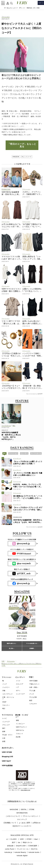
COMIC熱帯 (32, 846)
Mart (36, 839)
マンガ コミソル (23, 849)
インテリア (6, 722)
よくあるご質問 (24, 822)
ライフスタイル (7, 715)
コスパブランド (7, 694)
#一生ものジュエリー (11, 8)
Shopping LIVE (7, 756)
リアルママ (33, 704)
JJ (7, 839)
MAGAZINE (14, 809)
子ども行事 (33, 697)
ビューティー (20, 677)
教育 (30, 700)
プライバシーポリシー (30, 816)
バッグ (4, 684)
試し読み (11, 648)
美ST (13, 842)
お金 (3, 738)
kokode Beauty (20, 852)
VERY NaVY (6, 761)
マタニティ (6, 705)
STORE (31, 809)
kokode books (34, 852)
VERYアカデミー (21, 727)
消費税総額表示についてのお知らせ (22, 801)
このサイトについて (13, 816)
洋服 (3, 690)
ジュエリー (6, 687)
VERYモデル (20, 730)
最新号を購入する (11, 643)
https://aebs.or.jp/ (25, 790)
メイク (18, 681)
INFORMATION (22, 813)
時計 (3, 708)
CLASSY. (13, 839)
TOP (3, 661)
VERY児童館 (33, 681)
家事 (3, 731)
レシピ (4, 718)
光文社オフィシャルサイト (22, 826)
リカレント (19, 733)
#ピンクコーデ (26, 157)
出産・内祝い (33, 687)
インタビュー (20, 723)
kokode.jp (8, 852)
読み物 (18, 737)
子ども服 (32, 690)
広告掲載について (10, 822)
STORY (29, 839)
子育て (31, 677)
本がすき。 (35, 849)
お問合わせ (36, 822)
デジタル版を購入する (31, 643)
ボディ (18, 690)
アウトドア (6, 725)
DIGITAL (24, 809)
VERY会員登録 (7, 765)
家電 (3, 741)
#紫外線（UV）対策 (33, 8)
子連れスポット (34, 684)
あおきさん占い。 (8, 748)
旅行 (3, 728)
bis (19, 842)
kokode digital (22, 855)
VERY (22, 839)
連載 (17, 720)
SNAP (4, 702)
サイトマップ (22, 819)
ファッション (6, 16)
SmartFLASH (21, 846)
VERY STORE (7, 752)
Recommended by (31, 393)
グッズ (31, 694)
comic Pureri (9, 849)
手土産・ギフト (7, 735)
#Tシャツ (22, 8)
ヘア (17, 687)
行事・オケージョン (8, 698)
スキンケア (19, 684)
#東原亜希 (16, 157)
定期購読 (31, 648)
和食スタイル (27, 842)
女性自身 (10, 846)
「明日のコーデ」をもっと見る (22, 145)
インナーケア (20, 694)
